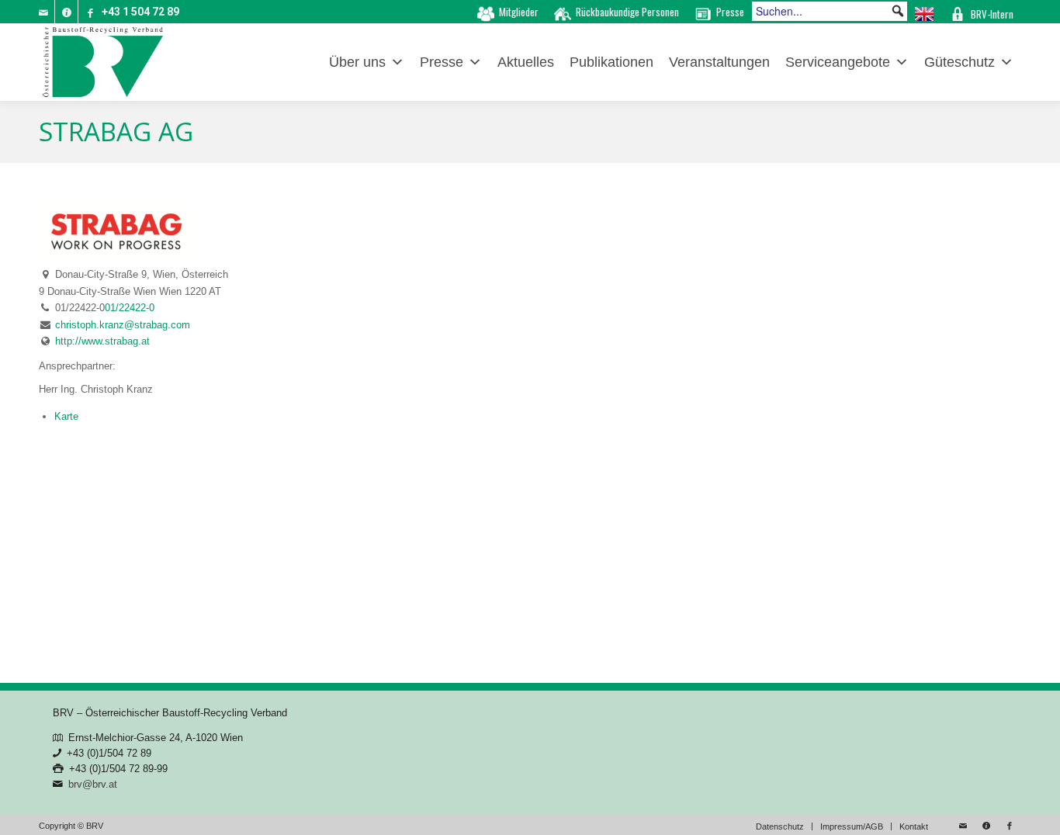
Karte (66, 416)
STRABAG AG (116, 131)
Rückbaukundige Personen (627, 11)
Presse (730, 11)
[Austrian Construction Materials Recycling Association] (924, 11)
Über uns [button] (357, 62)
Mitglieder (519, 11)
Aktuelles (525, 62)
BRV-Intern (992, 14)
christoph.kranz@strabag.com (122, 325)
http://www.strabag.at (102, 341)
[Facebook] (90, 11)
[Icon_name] (66, 11)
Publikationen (611, 62)
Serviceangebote (837, 62)
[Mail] (43, 11)
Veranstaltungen (719, 62)
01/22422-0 (129, 308)
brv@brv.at (92, 784)
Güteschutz (959, 62)
